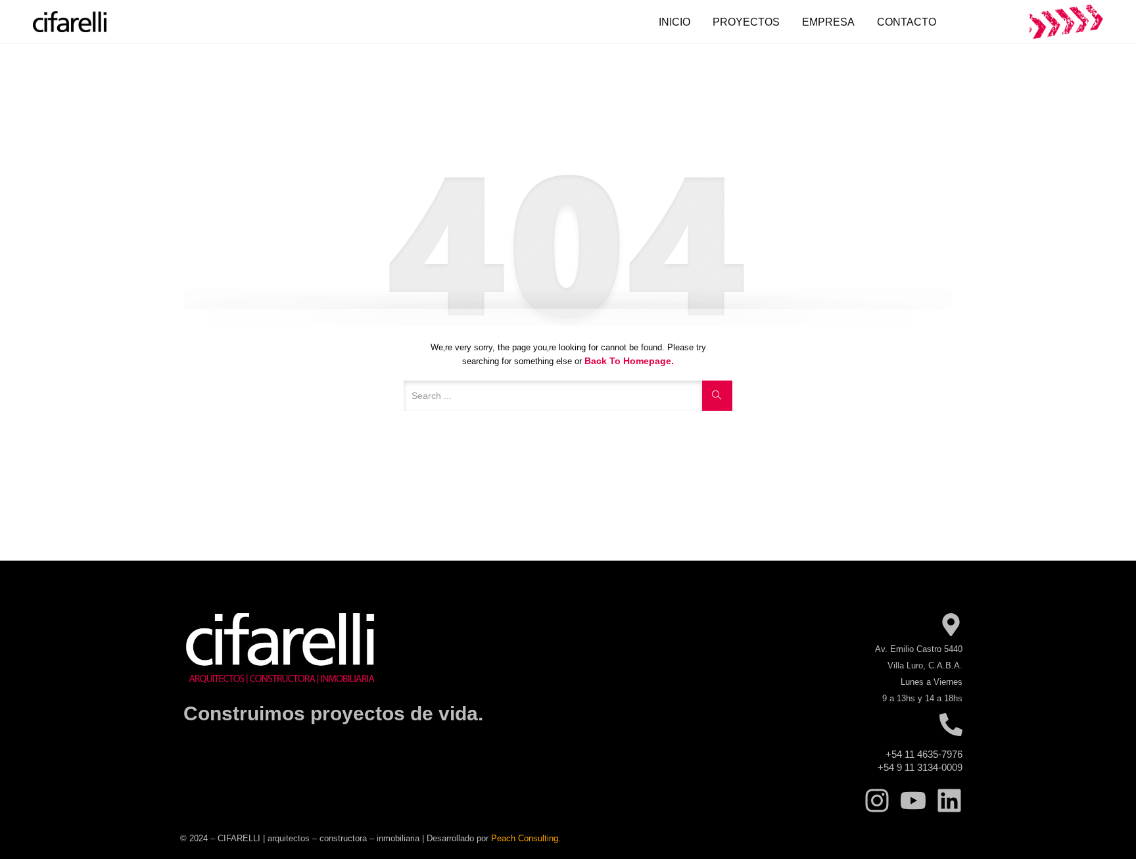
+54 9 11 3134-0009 (920, 767)
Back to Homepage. (629, 361)
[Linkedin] (949, 800)
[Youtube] (913, 800)
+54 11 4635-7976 (924, 754)
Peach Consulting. (526, 838)
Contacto (906, 22)
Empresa (828, 22)
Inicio (674, 22)
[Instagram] (877, 800)
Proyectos (746, 22)
